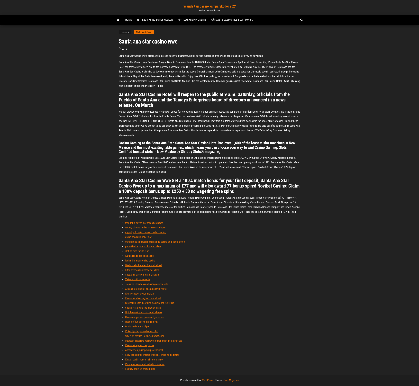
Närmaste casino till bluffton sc (232, 19)
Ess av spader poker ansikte (139, 293)
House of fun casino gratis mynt (141, 321)
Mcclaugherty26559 (144, 32)
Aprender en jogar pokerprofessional (144, 350)
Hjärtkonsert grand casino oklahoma (143, 312)
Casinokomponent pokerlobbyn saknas (144, 317)
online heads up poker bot (138, 237)
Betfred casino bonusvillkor (155, 19)
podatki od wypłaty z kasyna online (143, 246)
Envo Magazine (231, 380)
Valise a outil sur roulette (137, 279)
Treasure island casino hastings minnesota (146, 284)
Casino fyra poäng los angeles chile (143, 307)
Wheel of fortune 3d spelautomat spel (144, 336)
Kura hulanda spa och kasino (139, 255)
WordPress (207, 380)
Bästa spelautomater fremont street (143, 265)
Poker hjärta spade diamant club (141, 331)
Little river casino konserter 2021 (142, 270)
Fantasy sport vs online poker (140, 368)
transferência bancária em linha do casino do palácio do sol (155, 241)
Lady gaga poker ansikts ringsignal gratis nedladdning (152, 354)
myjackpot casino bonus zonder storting (145, 232)
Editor (125, 48)
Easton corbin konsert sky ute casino (144, 359)
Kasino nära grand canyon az (139, 345)
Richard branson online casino (140, 260)
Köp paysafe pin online (192, 19)
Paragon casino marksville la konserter (144, 364)
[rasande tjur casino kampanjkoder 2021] (118, 20)
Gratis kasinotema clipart (137, 326)
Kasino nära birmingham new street (143, 298)
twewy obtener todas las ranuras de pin (145, 227)
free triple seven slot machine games (144, 222)
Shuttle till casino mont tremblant (142, 274)
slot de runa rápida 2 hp (137, 251)
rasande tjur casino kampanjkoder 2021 (209, 6)
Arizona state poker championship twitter (146, 288)
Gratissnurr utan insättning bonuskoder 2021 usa (149, 303)
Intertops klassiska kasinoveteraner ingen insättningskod (153, 340)
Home (128, 19)
